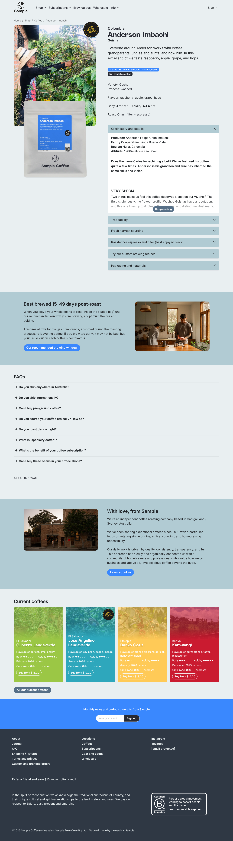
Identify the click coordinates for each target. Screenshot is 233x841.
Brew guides (82, 8)
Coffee (38, 20)
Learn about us (120, 572)
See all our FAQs (25, 478)
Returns (32, 753)
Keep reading (163, 209)
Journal (17, 743)
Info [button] (113, 8)
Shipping (18, 753)
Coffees (87, 743)
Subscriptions (91, 748)
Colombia (116, 28)
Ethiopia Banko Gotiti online (137, 609)
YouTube (157, 743)
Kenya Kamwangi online (187, 609)
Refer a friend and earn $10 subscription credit (44, 779)
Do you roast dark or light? (38, 429)
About (16, 738)
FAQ (14, 748)
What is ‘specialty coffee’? (38, 440)
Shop (27, 20)
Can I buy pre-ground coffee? (40, 408)
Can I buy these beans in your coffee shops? (50, 461)
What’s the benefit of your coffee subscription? (52, 450)
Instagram (158, 738)
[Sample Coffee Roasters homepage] (24, 7)
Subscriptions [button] (58, 8)
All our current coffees (32, 690)
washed (126, 89)
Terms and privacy (25, 758)
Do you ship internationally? (38, 398)
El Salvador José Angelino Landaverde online (84, 611)
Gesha (123, 84)
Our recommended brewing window (52, 347)
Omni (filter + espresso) (133, 114)
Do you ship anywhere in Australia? (44, 387)
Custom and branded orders (31, 763)
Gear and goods (92, 753)
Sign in (212, 8)
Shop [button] (40, 8)
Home (17, 20)
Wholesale (100, 8)
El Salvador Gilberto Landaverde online (36, 611)
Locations (88, 738)
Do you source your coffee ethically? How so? (51, 419)
